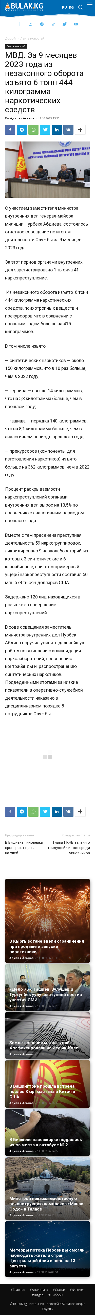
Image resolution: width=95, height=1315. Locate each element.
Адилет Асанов (22, 118)
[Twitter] (64, 24)
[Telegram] (41, 24)
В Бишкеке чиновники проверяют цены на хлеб (24, 847)
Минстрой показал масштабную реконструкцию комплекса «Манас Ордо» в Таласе (46, 1204)
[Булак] (24, 7)
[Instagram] (30, 24)
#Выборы (55, 1295)
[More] (80, 130)
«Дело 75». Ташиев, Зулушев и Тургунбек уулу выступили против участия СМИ (45, 994)
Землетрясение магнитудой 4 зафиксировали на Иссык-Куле (43, 1045)
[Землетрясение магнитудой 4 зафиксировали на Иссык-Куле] (47, 1035)
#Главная (18, 1290)
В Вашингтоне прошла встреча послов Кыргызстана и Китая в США (42, 1091)
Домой (10, 38)
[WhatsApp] (33, 130)
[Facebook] (19, 24)
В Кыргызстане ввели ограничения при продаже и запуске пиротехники (46, 946)
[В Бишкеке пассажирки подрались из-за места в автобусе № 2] (47, 1132)
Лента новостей (32, 38)
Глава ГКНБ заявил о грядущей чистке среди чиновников (69, 847)
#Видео (38, 1295)
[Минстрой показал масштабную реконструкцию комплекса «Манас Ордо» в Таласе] (47, 1188)
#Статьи (59, 1290)
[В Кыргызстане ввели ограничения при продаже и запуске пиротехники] (47, 921)
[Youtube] (76, 24)
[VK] (68, 130)
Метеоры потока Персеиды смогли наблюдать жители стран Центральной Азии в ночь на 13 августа (47, 1258)
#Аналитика (39, 1290)
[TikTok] (53, 24)
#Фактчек (77, 1290)
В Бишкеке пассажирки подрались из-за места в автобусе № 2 (45, 1142)
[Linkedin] (57, 130)
